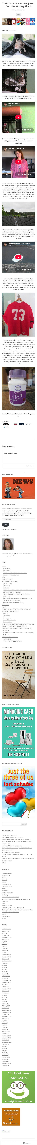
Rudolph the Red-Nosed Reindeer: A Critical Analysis (16, 839)
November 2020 (6, 929)
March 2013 (5, 1055)
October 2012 (5, 1065)
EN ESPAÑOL (6, 586)
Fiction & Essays (6, 884)
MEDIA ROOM (6, 568)
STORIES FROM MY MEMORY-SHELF (12, 641)
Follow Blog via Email (8, 504)
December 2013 (6, 1036)
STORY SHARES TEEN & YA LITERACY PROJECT (15, 573)
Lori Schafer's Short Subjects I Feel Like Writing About (18, 5)
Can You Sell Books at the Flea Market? (12, 837)
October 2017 (5, 959)
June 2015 (4, 997)
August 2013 (5, 1044)
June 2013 (4, 1048)
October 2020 (5, 931)
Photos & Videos (7, 622)
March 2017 (5, 974)
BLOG (3, 577)
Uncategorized (6, 916)
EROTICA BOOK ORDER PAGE (10, 581)
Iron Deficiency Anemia (9, 620)
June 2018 (4, 944)
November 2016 (6, 982)
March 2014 (5, 1029)
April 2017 (4, 971)
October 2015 (5, 991)
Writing (4, 918)
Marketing (5, 895)
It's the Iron (5, 890)
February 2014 (6, 1031)
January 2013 (5, 1059)
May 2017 (4, 969)
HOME (3, 607)
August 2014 (5, 1018)
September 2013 (6, 1042)
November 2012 (6, 1063)
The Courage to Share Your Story (11, 852)
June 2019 (4, 933)
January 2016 (5, 986)
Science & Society (7, 905)
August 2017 (5, 963)
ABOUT (4, 566)
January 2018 (5, 952)
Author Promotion (7, 873)
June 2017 (4, 967)
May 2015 (4, 999)
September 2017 (6, 961)
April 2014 (4, 1027)
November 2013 (6, 1038)
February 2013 (6, 1057)
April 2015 (4, 1001)
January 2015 (5, 1008)
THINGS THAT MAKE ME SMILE (11, 575)
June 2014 (4, 1023)
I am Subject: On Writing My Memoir (11, 846)
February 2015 (6, 1006)
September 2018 (6, 937)
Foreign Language (7, 886)
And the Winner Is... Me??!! (9, 835)
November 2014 (6, 1012)
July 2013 (4, 1046)
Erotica (4, 882)
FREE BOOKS (5, 605)
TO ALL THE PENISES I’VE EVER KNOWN (13, 603)
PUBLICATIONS (7, 639)
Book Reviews (6, 875)
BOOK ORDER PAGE (7, 579)
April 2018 (4, 948)
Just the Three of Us (7, 893)
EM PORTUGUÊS (7, 583)
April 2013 (4, 1053)
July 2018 (4, 942)
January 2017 (5, 978)
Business (4, 878)
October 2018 (5, 935)
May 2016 (4, 984)
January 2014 (5, 1033)
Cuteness (4, 880)
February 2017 (6, 976)
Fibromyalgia (6, 618)
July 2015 (4, 995)
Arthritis (5, 613)
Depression (6, 615)
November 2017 (6, 957)
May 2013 (4, 1050)
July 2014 (4, 1021)
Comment (28, 466)
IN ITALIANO (6, 588)
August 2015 (5, 993)
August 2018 (5, 939)
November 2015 (6, 989)
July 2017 (4, 965)
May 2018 (4, 946)
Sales (3, 903)
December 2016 (6, 980)
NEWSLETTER (6, 571)
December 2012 (6, 1061)
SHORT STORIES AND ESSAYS (10, 637)
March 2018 (5, 950)
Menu (18, 14)
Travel (4, 914)
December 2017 (6, 954)
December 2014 (6, 1010)
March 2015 (5, 1003)
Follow (5, 524)
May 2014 (4, 1025)
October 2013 (5, 1040)
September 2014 (6, 1016)
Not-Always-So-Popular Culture (10, 897)
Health (4, 888)
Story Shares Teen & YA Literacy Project (13, 907)
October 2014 (5, 1014)
